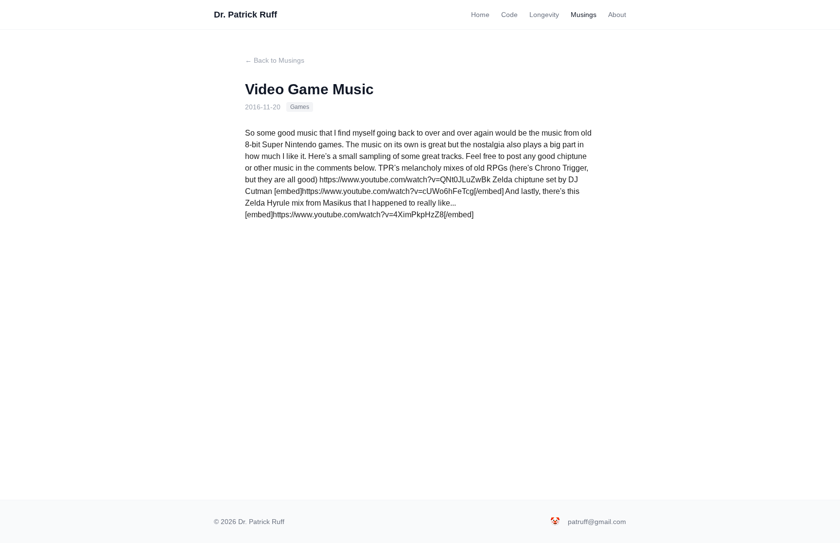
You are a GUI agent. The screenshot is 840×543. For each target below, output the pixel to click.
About (617, 14)
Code (509, 14)
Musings (583, 14)
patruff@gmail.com (597, 521)
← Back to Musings (274, 60)
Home (480, 14)
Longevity (544, 14)
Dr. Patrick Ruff (245, 14)
